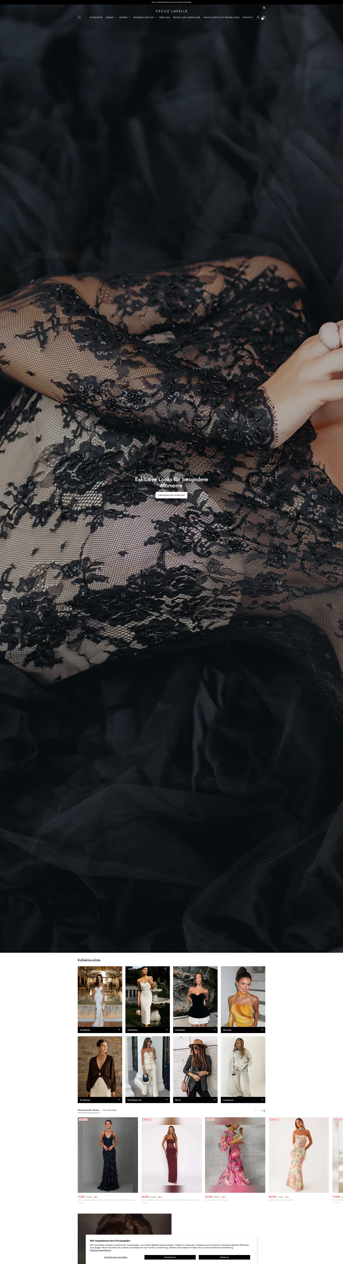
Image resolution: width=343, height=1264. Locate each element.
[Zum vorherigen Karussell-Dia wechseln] (257, 1111)
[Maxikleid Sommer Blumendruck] (299, 1155)
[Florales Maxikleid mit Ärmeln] (235, 1155)
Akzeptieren (170, 1257)
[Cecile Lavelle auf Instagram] (264, 7)
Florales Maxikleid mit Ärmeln (216, 1200)
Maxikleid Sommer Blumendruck (281, 1200)
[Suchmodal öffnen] (79, 17)
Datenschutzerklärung (100, 1250)
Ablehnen (224, 1257)
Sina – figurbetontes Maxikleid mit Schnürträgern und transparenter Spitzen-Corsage (171, 1200)
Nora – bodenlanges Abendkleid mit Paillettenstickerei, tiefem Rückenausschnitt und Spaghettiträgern (108, 1200)
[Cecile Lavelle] (171, 11)
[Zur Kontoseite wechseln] (258, 17)
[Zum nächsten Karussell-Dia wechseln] (263, 1110)
